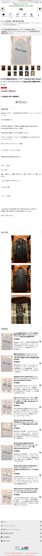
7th (21, 9)
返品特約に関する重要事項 (10, 96)
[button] (2, 9)
